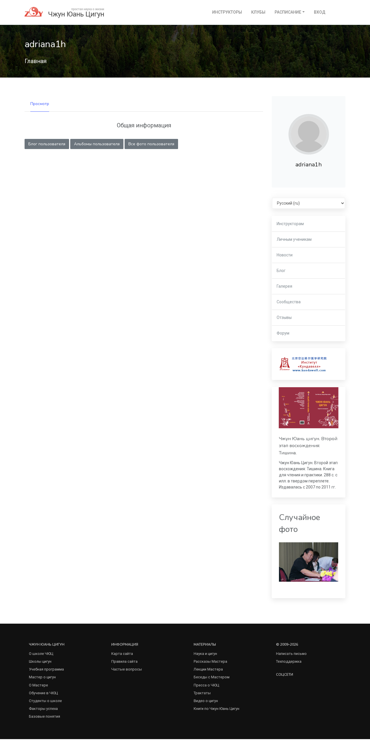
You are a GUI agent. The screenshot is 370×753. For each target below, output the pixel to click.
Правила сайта (124, 661)
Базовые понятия (44, 716)
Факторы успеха (43, 708)
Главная (36, 61)
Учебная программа (46, 669)
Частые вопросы (126, 669)
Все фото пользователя (151, 144)
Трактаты (202, 693)
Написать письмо (291, 653)
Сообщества (289, 302)
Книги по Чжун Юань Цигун (216, 708)
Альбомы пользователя (97, 144)
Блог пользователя (46, 144)
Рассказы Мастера (210, 661)
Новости (285, 255)
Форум (283, 333)
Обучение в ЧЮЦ (43, 693)
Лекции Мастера (208, 669)
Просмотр (39, 103)
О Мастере (38, 685)
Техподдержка (288, 661)
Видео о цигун (206, 701)
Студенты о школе (45, 701)
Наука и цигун (205, 653)
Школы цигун (40, 661)
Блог (281, 270)
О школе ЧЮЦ (41, 653)
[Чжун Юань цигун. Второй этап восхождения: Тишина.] (308, 407)
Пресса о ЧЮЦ (206, 685)
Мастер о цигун (42, 677)
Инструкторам (290, 223)
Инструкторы (227, 12)
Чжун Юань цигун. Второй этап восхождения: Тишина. (308, 446)
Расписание (288, 12)
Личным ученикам (294, 239)
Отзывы (284, 317)
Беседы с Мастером (212, 677)
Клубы (258, 12)
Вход (319, 12)
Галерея (284, 286)
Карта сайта (122, 653)
